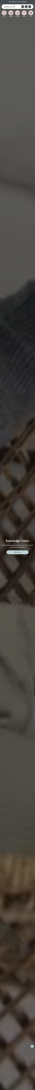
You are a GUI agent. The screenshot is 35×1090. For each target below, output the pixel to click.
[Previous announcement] (2, 2)
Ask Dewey (17, 552)
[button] (22, 6)
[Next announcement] (33, 2)
